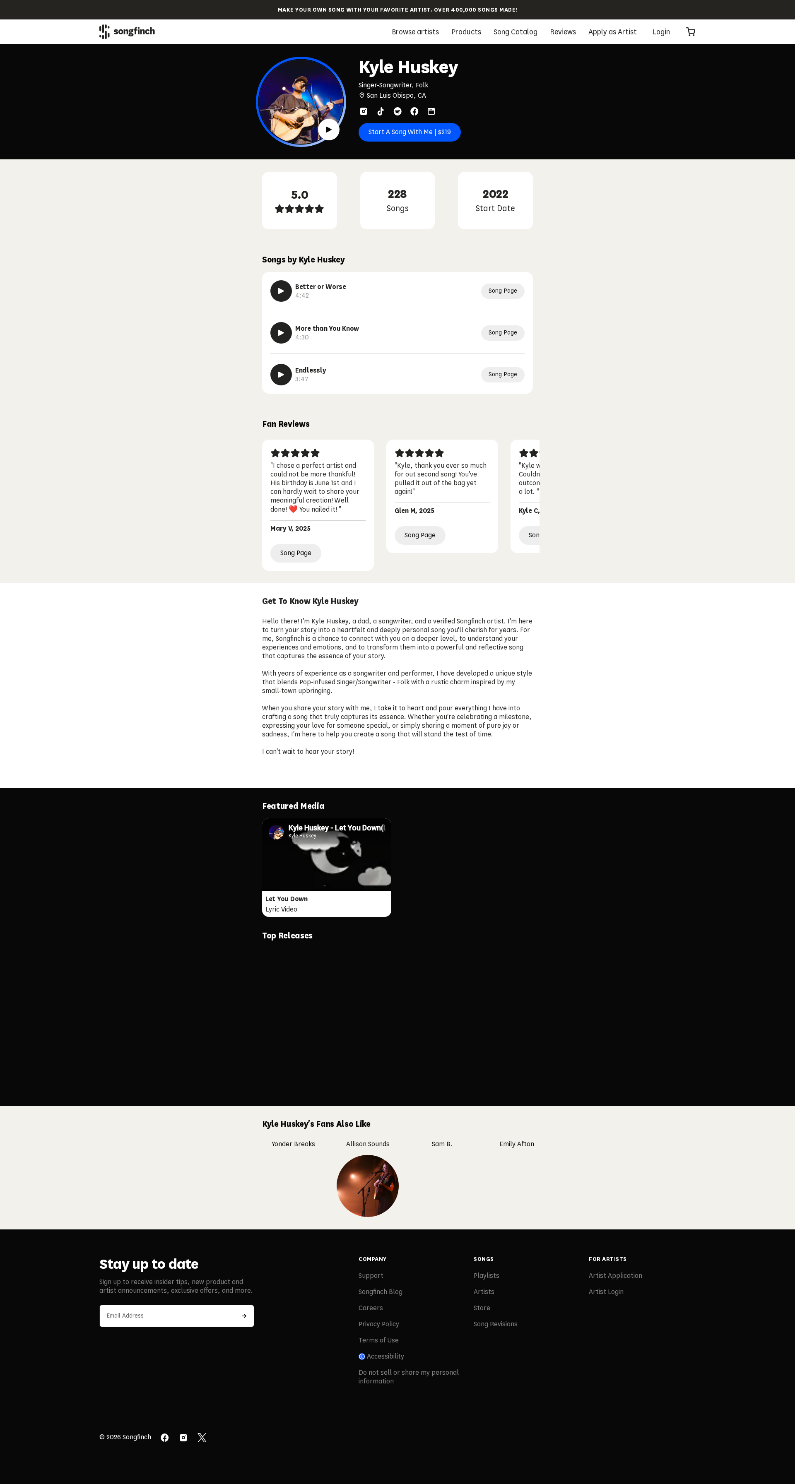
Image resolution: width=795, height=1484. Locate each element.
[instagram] (364, 111)
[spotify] (397, 111)
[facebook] (414, 111)
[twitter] (202, 1438)
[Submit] (244, 1316)
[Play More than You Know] (281, 333)
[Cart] (691, 32)
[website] (431, 111)
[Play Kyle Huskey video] (329, 129)
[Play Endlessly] (281, 374)
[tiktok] (380, 111)
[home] (127, 31)
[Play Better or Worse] (281, 291)
